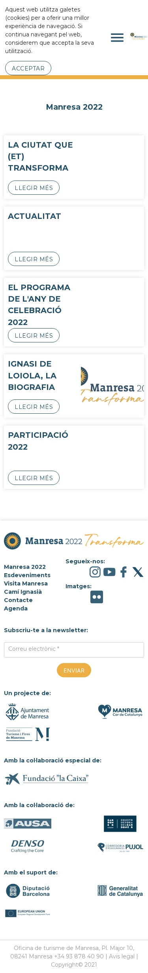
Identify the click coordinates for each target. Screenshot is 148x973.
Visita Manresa (26, 583)
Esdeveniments (27, 575)
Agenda (16, 608)
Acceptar (28, 68)
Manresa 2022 (25, 566)
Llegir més (34, 188)
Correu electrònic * (33, 648)
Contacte (18, 600)
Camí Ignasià (23, 591)
